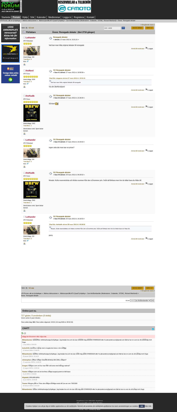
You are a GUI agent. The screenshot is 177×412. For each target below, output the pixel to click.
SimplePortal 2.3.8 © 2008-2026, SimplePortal (89, 400)
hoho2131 (25, 348)
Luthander (31, 37)
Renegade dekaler (60, 37)
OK (142, 406)
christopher (26, 360)
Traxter (24, 371)
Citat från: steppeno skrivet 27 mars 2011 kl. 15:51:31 (67, 78)
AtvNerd (29, 70)
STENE (100, 20)
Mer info (148, 406)
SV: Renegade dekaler (62, 70)
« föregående (144, 25)
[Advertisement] (40, 6)
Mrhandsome (27, 340)
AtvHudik (29, 96)
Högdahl (25, 377)
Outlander (93, 20)
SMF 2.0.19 (80, 403)
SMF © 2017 (88, 403)
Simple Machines (97, 403)
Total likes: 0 (27, 59)
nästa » (152, 25)
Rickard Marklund (110, 20)
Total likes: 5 (27, 81)
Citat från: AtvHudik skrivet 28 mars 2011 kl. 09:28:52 (67, 224)
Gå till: (128, 300)
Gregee (24, 365)
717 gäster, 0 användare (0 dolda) (36, 316)
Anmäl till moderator (137, 48)
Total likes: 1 (27, 125)
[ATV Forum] (11, 12)
